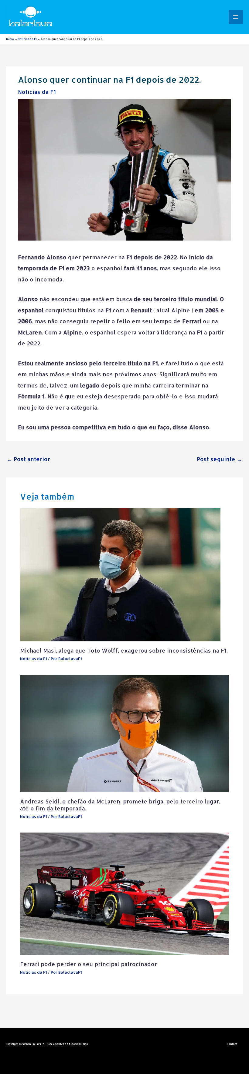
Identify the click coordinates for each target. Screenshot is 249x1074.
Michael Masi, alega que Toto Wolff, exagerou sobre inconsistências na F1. (124, 650)
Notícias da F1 (37, 91)
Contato (232, 1044)
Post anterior (28, 458)
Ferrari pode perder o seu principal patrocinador (88, 963)
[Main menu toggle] (236, 17)
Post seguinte (219, 458)
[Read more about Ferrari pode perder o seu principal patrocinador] (124, 892)
